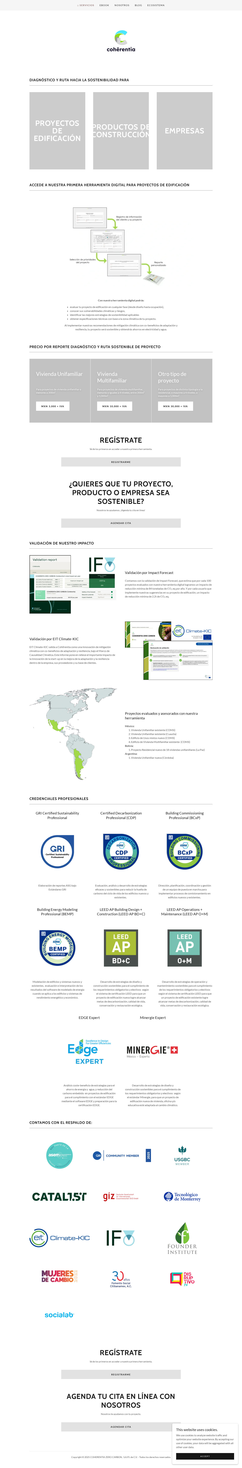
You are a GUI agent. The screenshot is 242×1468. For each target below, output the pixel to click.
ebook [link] (104, 5)
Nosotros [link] (122, 5)
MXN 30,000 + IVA (175, 406)
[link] (121, 40)
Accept (205, 1456)
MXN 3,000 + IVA (52, 406)
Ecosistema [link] (156, 5)
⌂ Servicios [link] (85, 5)
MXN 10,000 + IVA (114, 406)
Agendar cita (121, 523)
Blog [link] (138, 5)
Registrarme (121, 462)
